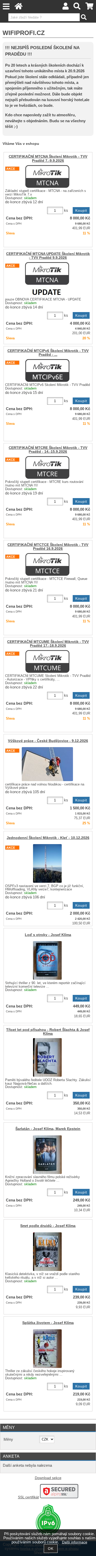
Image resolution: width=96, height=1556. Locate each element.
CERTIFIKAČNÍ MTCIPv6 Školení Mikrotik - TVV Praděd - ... (48, 353)
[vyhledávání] (77, 8)
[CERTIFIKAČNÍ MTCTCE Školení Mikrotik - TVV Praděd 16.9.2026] (47, 564)
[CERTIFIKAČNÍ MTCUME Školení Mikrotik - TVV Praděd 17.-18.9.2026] (47, 661)
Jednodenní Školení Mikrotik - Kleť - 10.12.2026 (48, 838)
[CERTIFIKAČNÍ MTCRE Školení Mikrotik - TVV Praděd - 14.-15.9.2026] (47, 467)
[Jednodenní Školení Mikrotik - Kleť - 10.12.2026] (47, 863)
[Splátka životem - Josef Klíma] (47, 1348)
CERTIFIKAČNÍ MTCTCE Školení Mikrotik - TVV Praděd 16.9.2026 (47, 547)
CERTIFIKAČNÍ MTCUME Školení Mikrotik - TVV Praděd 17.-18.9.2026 (48, 644)
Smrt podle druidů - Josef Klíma (48, 1226)
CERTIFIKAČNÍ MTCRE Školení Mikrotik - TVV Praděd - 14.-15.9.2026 (48, 450)
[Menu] (6, 6)
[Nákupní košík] (89, 8)
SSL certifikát (28, 1497)
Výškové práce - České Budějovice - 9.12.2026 (48, 741)
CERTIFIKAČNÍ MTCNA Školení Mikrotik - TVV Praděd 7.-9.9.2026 (48, 158)
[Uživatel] (65, 8)
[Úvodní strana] (18, 8)
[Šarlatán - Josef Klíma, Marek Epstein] (47, 1154)
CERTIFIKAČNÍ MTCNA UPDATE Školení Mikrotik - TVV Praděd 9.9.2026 (48, 256)
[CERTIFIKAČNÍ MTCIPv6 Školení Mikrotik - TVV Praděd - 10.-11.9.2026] (47, 370)
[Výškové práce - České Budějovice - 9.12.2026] (47, 764)
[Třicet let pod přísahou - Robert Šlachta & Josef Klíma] (47, 1057)
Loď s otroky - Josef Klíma (48, 935)
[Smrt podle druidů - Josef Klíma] (47, 1251)
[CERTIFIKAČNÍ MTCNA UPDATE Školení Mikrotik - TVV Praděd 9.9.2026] (47, 279)
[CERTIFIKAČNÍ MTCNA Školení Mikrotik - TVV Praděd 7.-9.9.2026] (47, 176)
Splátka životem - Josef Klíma (48, 1323)
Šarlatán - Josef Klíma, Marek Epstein (47, 1129)
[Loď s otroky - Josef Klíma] (47, 960)
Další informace (74, 1542)
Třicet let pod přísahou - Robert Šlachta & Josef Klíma (48, 1032)
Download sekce (48, 1478)
